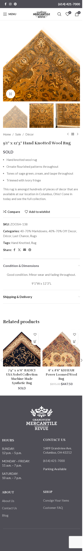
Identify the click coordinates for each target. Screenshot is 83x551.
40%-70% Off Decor (62, 231)
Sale (18, 134)
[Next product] (77, 134)
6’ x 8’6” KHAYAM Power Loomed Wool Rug (61, 375)
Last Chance (20, 236)
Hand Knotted (20, 243)
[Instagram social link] (10, 4)
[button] (7, 63)
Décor (29, 134)
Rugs (33, 236)
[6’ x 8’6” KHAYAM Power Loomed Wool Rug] (61, 348)
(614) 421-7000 (69, 4)
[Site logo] (42, 14)
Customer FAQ (53, 507)
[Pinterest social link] (15, 4)
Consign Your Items (56, 500)
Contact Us (9, 508)
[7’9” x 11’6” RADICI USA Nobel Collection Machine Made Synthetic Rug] (21, 348)
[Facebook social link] (5, 4)
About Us (8, 501)
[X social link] (19, 250)
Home (7, 134)
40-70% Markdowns (33, 231)
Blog (5, 515)
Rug (33, 243)
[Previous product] (67, 134)
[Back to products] (72, 134)
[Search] (59, 14)
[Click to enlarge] (10, 93)
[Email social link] (24, 250)
